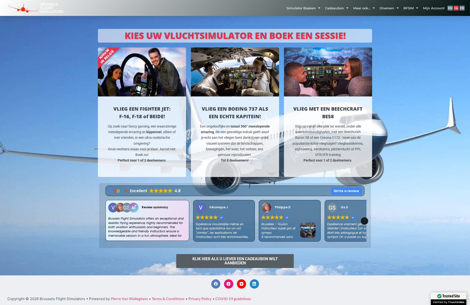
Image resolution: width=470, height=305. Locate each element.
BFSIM (408, 8)
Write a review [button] (346, 190)
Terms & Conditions (168, 298)
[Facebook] (216, 284)
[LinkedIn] (254, 284)
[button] (364, 221)
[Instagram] (228, 284)
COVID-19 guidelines (233, 298)
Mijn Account (434, 8)
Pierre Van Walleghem (129, 298)
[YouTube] (241, 284)
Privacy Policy (200, 298)
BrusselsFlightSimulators (51, 8)
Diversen (387, 8)
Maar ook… (361, 8)
